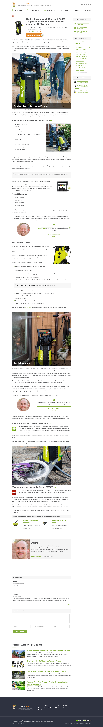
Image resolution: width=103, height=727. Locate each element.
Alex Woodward (54, 235)
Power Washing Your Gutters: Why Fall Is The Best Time (48, 650)
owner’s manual (28, 307)
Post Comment (20, 631)
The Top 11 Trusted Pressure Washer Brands (44, 661)
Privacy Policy (61, 707)
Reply (68, 589)
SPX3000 (48, 41)
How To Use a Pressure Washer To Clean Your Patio (46, 671)
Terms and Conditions (63, 705)
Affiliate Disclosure (49, 705)
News (39, 707)
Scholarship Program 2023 (50, 707)
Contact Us (40, 709)
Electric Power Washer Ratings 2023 (80, 42)
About (39, 705)
